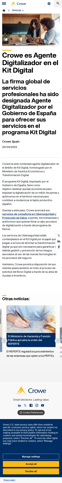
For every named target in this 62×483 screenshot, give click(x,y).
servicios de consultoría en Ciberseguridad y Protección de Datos (29, 216)
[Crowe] (18, 3)
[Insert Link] (21, 406)
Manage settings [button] (31, 456)
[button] (58, 421)
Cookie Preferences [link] (33, 412)
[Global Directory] (49, 3)
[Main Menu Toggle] (4, 3)
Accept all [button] (31, 464)
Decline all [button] (31, 471)
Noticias (16, 10)
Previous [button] (4, 341)
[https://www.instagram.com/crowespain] (38, 406)
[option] (31, 331)
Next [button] (58, 341)
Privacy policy (9, 480)
